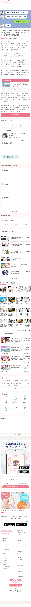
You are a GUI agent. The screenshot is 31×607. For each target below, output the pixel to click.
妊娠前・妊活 (5, 542)
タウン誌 (20, 538)
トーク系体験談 (13, 38)
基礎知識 (4, 540)
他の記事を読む (14, 90)
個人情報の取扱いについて (22, 595)
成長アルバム (5, 562)
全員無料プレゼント (22, 544)
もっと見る (14, 211)
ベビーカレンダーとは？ (7, 595)
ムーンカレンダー (21, 555)
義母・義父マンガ (7, 383)
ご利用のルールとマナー (15, 479)
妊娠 (28, 383)
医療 (9, 385)
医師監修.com (21, 565)
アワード (20, 534)
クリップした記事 (15, 435)
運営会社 (14, 595)
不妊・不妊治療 (6, 549)
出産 (4, 385)
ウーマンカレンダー (22, 557)
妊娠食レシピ (5, 558)
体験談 (4, 553)
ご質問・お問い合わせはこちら (15, 487)
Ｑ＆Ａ (4, 551)
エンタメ (12, 5)
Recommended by (21, 330)
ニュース (6, 5)
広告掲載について (24, 597)
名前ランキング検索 (22, 532)
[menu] (28, 1)
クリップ (25, 157)
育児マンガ (16, 380)
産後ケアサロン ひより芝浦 (23, 568)
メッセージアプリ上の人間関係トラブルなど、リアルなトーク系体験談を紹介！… (20, 84)
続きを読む (15, 115)
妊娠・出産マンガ (7, 380)
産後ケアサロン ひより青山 (23, 567)
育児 (3, 547)
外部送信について (5, 597)
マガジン (20, 536)
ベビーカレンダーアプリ (23, 549)
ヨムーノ (20, 563)
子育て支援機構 (21, 573)
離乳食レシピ (5, 556)
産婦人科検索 (5, 568)
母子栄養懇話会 (21, 576)
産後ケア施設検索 (6, 566)
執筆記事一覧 (23, 140)
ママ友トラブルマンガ (19, 383)
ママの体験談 (15, 385)
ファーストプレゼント (22, 545)
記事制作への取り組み (7, 530)
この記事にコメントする (16, 126)
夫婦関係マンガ (25, 380)
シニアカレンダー (21, 559)
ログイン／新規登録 (15, 585)
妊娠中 (4, 543)
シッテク (20, 561)
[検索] (25, 1)
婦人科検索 (5, 570)
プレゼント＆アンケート (23, 542)
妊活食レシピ (5, 560)
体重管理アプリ (21, 551)
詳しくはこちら (24, 521)
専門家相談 (4, 538)
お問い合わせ (17, 599)
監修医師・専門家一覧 (7, 533)
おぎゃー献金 (20, 574)
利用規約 (12, 599)
